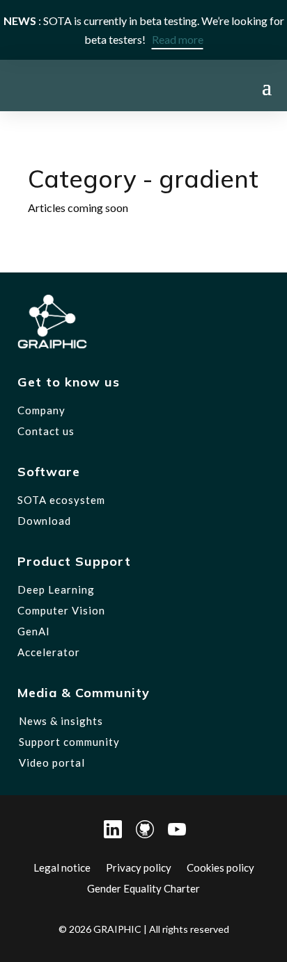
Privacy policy (138, 866)
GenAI (33, 631)
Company (41, 410)
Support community (69, 741)
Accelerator (48, 652)
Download (44, 520)
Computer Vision (61, 610)
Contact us (46, 431)
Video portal (52, 762)
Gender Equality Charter (143, 887)
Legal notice (62, 866)
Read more (177, 39)
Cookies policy (220, 866)
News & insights (61, 721)
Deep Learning (56, 589)
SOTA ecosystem (61, 500)
